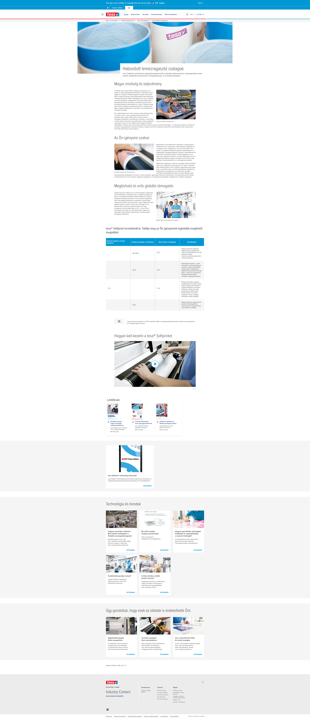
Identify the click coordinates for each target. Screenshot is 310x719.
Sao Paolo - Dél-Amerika (179, 702)
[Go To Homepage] (107, 8)
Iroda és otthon (117, 8)
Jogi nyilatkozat (164, 716)
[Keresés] (187, 14)
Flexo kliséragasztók (143, 20)
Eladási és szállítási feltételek (151, 716)
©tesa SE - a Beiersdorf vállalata (196, 716)
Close (200, 3)
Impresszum (109, 716)
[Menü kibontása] (102, 14)
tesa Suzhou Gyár (161, 690)
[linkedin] (107, 710)
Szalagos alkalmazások (127, 20)
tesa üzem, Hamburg (162, 692)
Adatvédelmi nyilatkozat (120, 716)
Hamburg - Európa (177, 690)
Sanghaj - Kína (176, 700)
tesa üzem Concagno (162, 699)
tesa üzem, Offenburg (162, 694)
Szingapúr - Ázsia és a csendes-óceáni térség (179, 697)
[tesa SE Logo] (112, 14)
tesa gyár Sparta (161, 697)
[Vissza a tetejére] (203, 682)
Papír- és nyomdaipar (112, 20)
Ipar (129, 8)
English (162, 3)
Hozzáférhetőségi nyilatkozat (135, 716)
